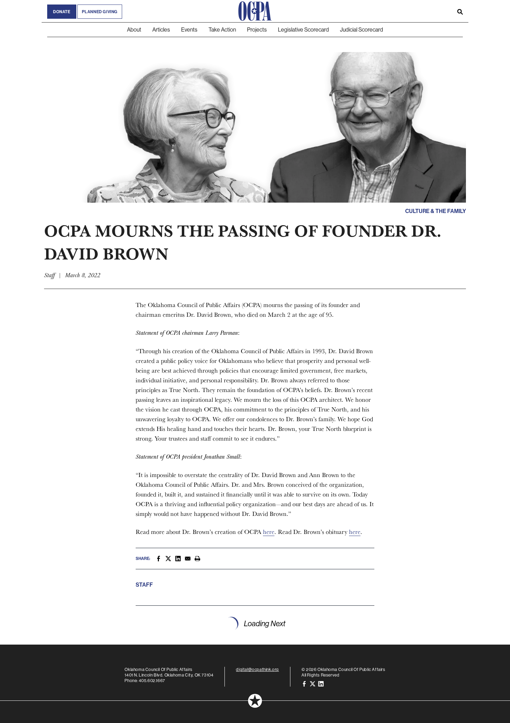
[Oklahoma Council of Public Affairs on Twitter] (312, 683)
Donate (61, 11)
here (268, 532)
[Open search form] (460, 11)
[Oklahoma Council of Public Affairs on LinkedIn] (321, 683)
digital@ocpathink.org (257, 669)
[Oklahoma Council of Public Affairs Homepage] (255, 11)
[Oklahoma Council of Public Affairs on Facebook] (304, 683)
